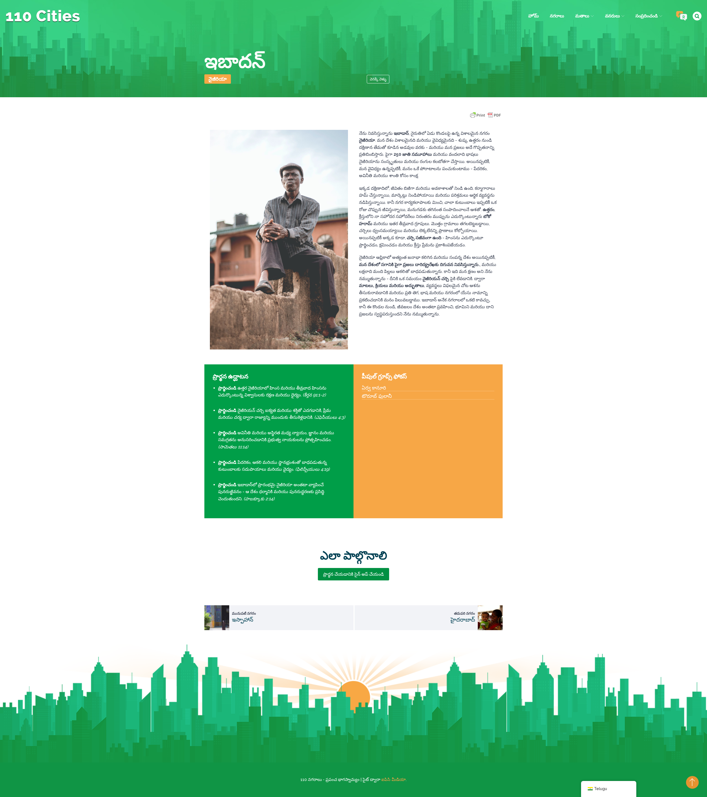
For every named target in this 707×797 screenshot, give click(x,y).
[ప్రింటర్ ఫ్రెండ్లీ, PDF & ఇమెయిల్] (485, 117)
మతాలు (582, 16)
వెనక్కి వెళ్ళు (378, 79)
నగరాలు (557, 16)
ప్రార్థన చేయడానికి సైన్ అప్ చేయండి (353, 574)
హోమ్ (533, 16)
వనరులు (612, 16)
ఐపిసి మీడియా (393, 779)
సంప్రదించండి (646, 16)
